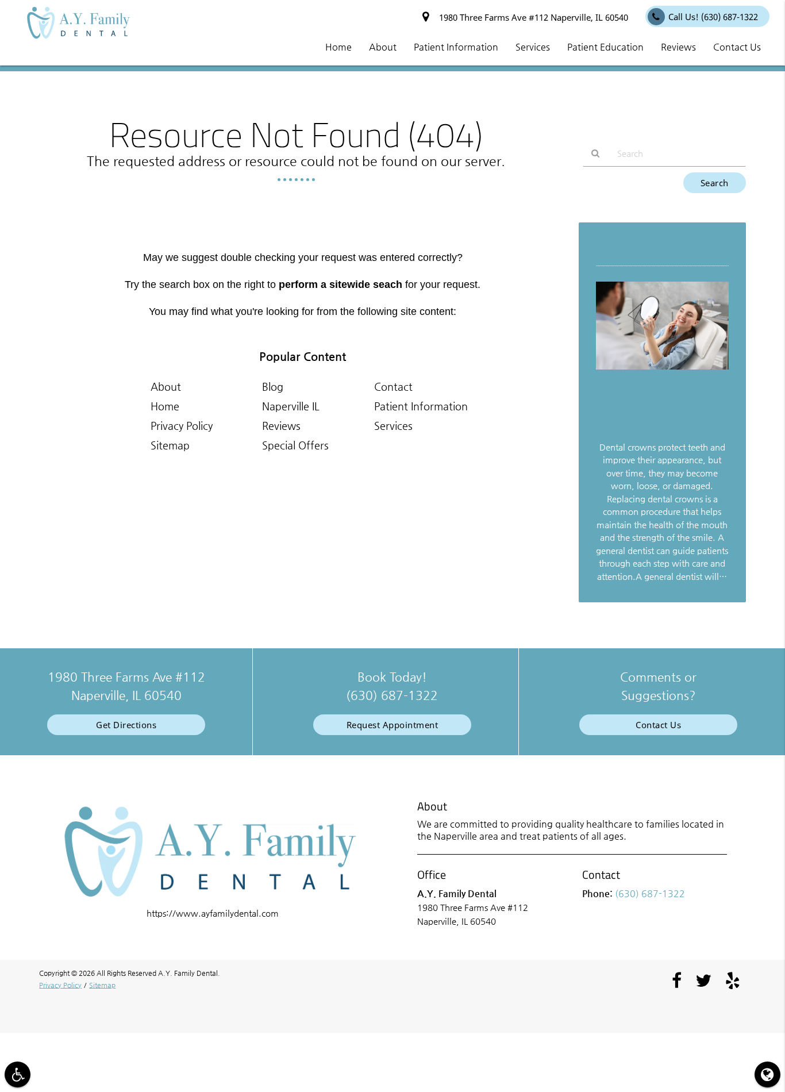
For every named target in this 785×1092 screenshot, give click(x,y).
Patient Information (421, 406)
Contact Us (658, 724)
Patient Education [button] (605, 46)
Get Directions (126, 724)
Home (165, 406)
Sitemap (170, 445)
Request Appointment (392, 724)
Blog (272, 386)
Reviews (281, 426)
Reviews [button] (678, 46)
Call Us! (713, 16)
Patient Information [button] (456, 46)
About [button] (383, 46)
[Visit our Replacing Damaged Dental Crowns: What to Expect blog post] (662, 372)
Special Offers (295, 445)
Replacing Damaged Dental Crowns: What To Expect (658, 410)
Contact (393, 386)
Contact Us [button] (737, 46)
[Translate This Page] (767, 1074)
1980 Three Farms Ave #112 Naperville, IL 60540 (531, 17)
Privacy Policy (182, 426)
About (166, 386)
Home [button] (338, 46)
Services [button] (532, 46)
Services (393, 426)
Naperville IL (291, 406)
